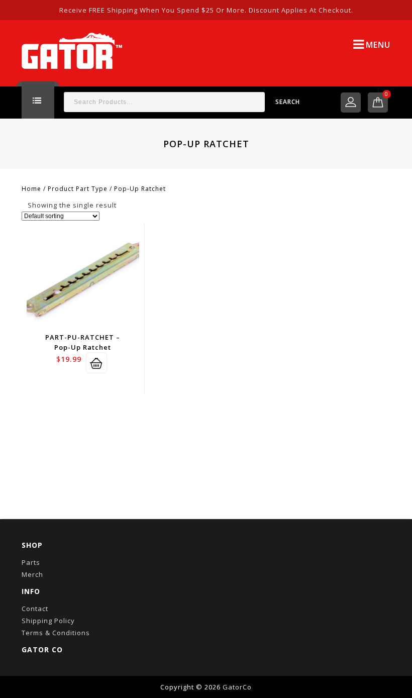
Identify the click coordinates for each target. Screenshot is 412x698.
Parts (31, 562)
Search (287, 101)
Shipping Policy (48, 620)
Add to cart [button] (96, 362)
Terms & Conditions (56, 632)
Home (31, 188)
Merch (32, 574)
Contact (35, 608)
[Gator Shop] (72, 49)
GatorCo (237, 686)
